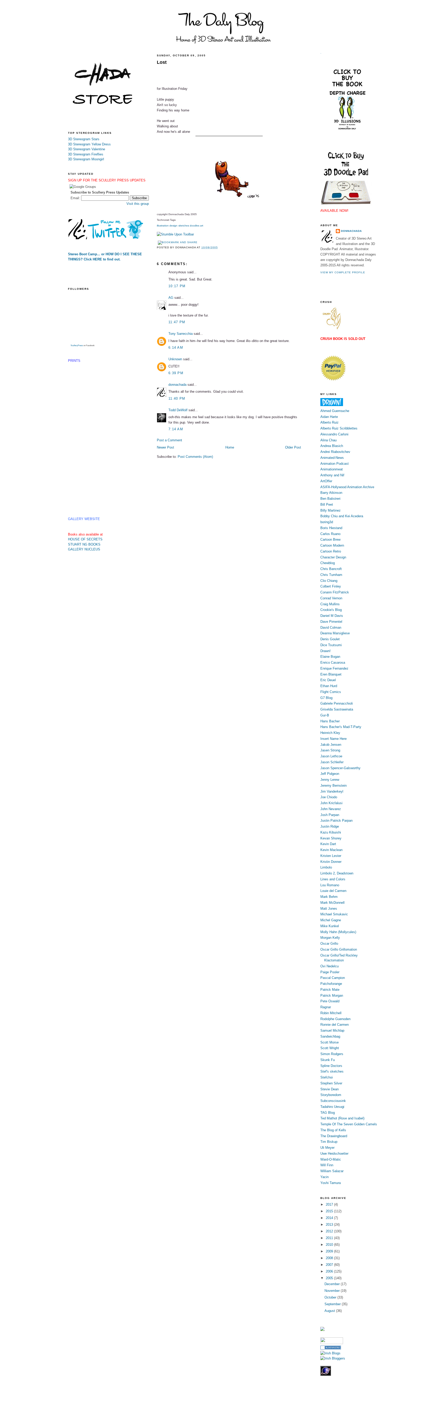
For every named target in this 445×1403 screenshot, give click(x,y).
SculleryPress (77, 345)
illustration (163, 225)
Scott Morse (329, 1042)
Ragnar (325, 1007)
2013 (330, 1224)
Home (229, 447)
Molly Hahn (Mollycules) (338, 932)
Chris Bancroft (331, 569)
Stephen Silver (331, 1083)
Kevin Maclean (331, 850)
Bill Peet (326, 504)
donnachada (177, 385)
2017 (330, 1204)
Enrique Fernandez (334, 668)
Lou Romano (329, 885)
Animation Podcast (334, 464)
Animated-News (332, 458)
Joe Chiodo (328, 797)
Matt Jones (328, 908)
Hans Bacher (330, 721)
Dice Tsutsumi (331, 645)
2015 (330, 1211)
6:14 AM (175, 347)
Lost (162, 62)
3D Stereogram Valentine (86, 149)
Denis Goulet (330, 639)
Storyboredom (330, 1095)
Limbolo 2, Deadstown (336, 873)
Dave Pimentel (331, 622)
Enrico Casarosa (332, 662)
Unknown (175, 359)
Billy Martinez (330, 510)
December (332, 1284)
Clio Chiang (328, 581)
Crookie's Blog (331, 610)
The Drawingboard (333, 1136)
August (330, 1311)
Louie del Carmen (333, 891)
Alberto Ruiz (329, 422)
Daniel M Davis (331, 616)
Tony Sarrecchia (180, 334)
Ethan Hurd (328, 686)
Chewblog (327, 563)
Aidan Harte (329, 417)
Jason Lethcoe (331, 756)
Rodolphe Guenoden (335, 1019)
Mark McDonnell (332, 903)
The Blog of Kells (333, 1130)
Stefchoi (326, 1077)
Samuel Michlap (332, 1030)
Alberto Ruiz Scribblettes (338, 428)
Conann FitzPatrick (334, 592)
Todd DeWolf (177, 410)
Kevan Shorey (330, 838)
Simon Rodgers (331, 1054)
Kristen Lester (330, 856)
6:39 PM (175, 373)
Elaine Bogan (330, 657)
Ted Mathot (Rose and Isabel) (342, 1118)
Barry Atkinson (331, 493)
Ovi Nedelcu (329, 966)
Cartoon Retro (330, 551)
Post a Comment (169, 440)
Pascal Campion (332, 978)
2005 (330, 1278)
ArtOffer (326, 481)
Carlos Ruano (330, 534)
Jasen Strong (330, 750)
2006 (330, 1271)
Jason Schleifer (332, 762)
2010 (330, 1245)
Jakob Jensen (330, 745)
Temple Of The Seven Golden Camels (348, 1124)
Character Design (333, 557)
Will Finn (326, 1165)
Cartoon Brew (330, 539)
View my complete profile (342, 272)
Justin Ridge (329, 826)
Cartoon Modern (332, 545)
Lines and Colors (332, 879)
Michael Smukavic (334, 914)
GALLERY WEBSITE (84, 519)
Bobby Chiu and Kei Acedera (341, 516)
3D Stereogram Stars (83, 139)
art (201, 225)
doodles (194, 225)
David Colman (330, 627)
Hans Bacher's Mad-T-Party (340, 727)
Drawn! (325, 651)
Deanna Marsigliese (335, 633)
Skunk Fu (327, 1060)
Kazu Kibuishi (330, 832)
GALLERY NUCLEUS (84, 549)
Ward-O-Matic (330, 1159)
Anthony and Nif (332, 475)
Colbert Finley (330, 586)
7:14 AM (175, 429)
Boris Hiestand (331, 528)
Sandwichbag (330, 1036)
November (332, 1291)
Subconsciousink (333, 1101)
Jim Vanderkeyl (331, 791)
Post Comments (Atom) (195, 457)
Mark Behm (329, 897)
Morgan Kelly (330, 938)
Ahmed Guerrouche (334, 411)
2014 (330, 1218)
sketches (183, 225)
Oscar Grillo (329, 943)
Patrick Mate (329, 990)
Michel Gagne (330, 920)
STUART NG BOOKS (84, 544)
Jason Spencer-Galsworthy (340, 768)
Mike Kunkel (329, 926)
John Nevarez (330, 809)
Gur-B (324, 715)
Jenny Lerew (329, 780)
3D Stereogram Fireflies (85, 154)
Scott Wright (329, 1048)
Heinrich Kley (330, 733)
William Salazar (332, 1171)
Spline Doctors (331, 1066)
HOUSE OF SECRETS (85, 539)
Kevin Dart (328, 844)
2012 (330, 1231)
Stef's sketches (332, 1071)
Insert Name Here (333, 739)
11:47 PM (176, 322)
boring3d (326, 522)
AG (170, 298)
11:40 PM (176, 398)
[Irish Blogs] (330, 1353)
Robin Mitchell (330, 1013)
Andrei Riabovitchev (335, 452)
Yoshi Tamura (330, 1183)
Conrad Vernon (331, 598)
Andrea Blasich (331, 446)
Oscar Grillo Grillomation (338, 949)
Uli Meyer (327, 1148)
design (173, 225)
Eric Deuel (328, 680)
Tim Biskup (328, 1142)
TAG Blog (327, 1113)
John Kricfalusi (331, 803)
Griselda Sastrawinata (336, 709)
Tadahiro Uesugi (332, 1107)
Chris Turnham (331, 575)
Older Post (293, 447)
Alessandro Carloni (334, 434)
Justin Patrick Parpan (336, 820)
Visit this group (137, 204)
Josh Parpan (329, 815)
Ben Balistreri (330, 499)
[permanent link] (175, 234)
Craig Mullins (330, 604)
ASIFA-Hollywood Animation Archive (347, 487)
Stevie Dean (329, 1089)
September (333, 1304)
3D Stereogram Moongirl (86, 159)
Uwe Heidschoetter (334, 1153)
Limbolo (326, 867)
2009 (330, 1251)
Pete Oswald (329, 1001)
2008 (330, 1258)
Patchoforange (331, 984)
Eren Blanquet (330, 674)
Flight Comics (330, 692)
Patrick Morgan (331, 995)
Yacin (324, 1177)
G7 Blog (326, 698)
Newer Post (165, 447)
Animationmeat (331, 469)
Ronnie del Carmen (334, 1025)
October (330, 1297)
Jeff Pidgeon (329, 774)
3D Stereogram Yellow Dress (89, 144)
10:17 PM (176, 286)
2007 (330, 1265)
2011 (330, 1238)
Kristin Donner (330, 862)
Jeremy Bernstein (333, 785)
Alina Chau (328, 440)
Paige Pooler (329, 972)
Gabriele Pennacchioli (336, 703)
